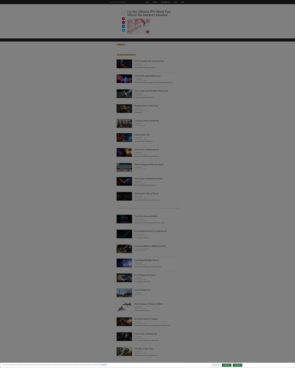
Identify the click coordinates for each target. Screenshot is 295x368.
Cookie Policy (104, 364)
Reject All (227, 365)
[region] (147, 365)
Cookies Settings (215, 365)
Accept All (237, 365)
